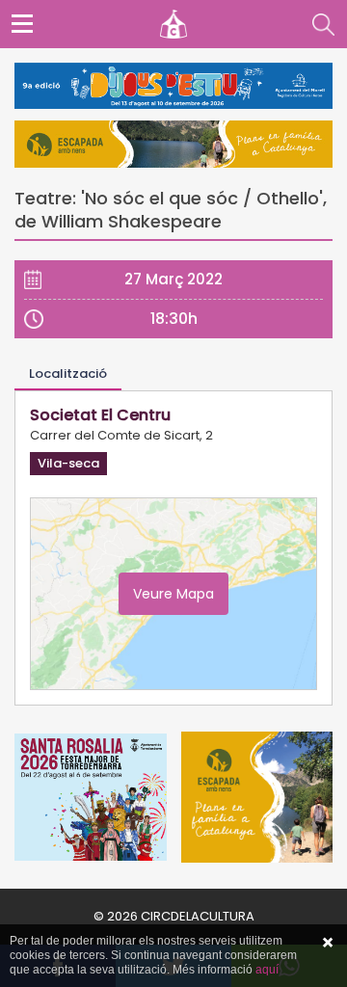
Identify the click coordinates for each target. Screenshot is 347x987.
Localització (68, 373)
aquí (267, 969)
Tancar (327, 942)
